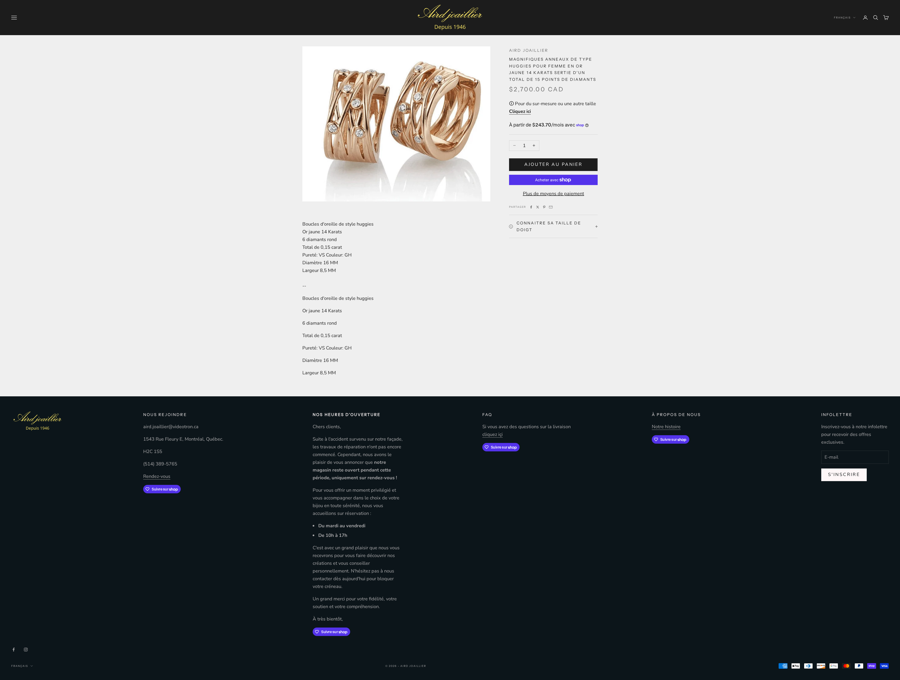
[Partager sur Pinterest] (544, 207)
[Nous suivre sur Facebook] (13, 649)
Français (842, 17)
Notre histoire (666, 427)
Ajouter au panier (553, 164)
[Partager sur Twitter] (538, 207)
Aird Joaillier (528, 50)
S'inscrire (844, 475)
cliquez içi (492, 434)
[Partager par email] (551, 207)
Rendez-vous (156, 476)
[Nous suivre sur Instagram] (25, 649)
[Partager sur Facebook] (531, 207)
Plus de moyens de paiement (553, 193)
